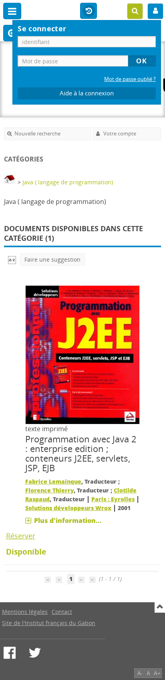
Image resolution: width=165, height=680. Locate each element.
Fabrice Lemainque (53, 481)
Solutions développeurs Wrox (68, 508)
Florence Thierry (49, 490)
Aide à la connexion (87, 93)
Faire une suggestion (52, 259)
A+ (157, 673)
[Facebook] (9, 652)
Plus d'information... (68, 520)
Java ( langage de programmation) (67, 182)
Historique (88, 11)
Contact (62, 611)
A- (140, 673)
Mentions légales (25, 611)
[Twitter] (34, 652)
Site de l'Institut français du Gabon (48, 623)
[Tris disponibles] (12, 259)
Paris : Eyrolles (113, 499)
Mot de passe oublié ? (130, 79)
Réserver (20, 536)
